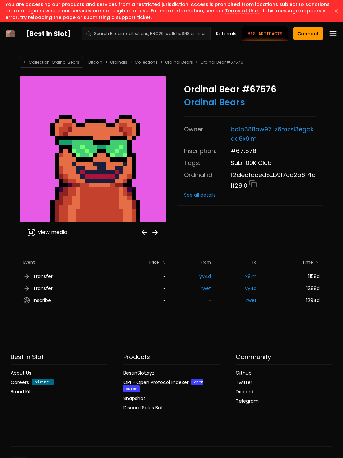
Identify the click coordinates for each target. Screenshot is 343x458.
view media (52, 232)
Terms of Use (242, 10)
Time (307, 262)
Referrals (226, 33)
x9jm (251, 276)
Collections (146, 62)
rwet (206, 288)
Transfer (43, 276)
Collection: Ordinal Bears (51, 62)
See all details (200, 195)
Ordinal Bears (179, 62)
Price (154, 262)
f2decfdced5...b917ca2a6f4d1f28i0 (273, 180)
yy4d (205, 276)
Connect (308, 33)
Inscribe (42, 300)
